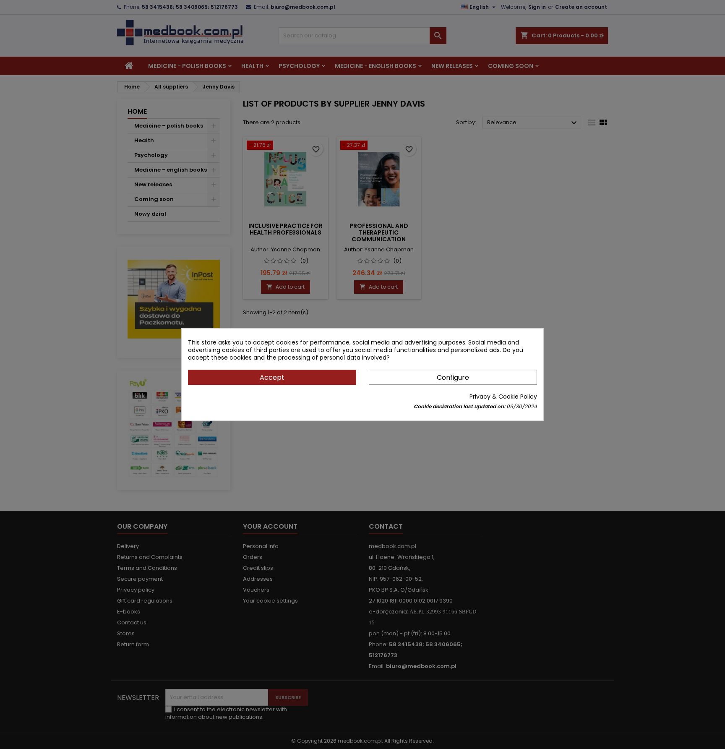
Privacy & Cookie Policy (503, 396)
